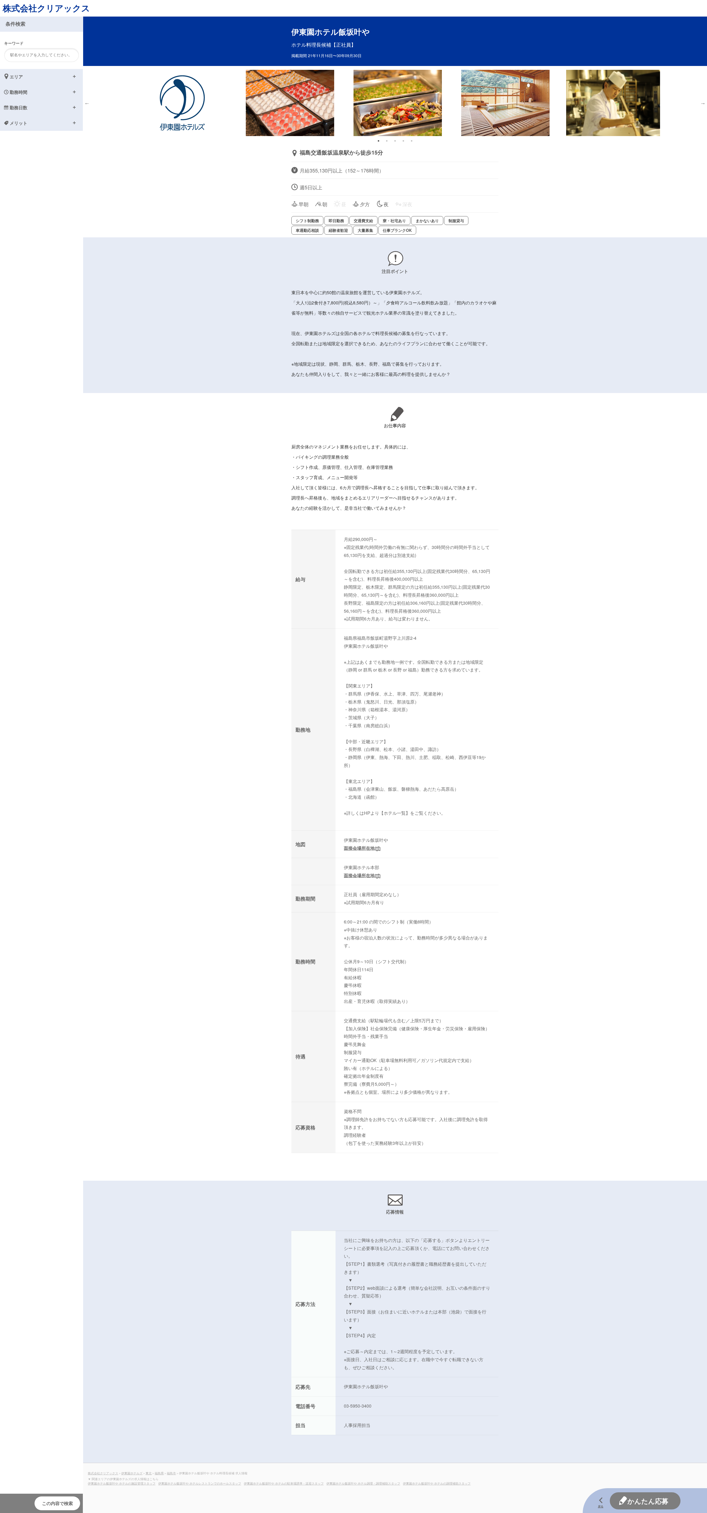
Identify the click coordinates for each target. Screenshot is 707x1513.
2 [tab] (386, 141)
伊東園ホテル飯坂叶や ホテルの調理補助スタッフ (437, 1483)
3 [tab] (395, 141)
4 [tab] (403, 141)
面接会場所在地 (359, 848)
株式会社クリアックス (46, 8)
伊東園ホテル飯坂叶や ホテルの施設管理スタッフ (121, 1483)
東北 (149, 1473)
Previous (87, 102)
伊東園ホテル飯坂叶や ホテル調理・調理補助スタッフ (363, 1483)
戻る (600, 1506)
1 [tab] (378, 141)
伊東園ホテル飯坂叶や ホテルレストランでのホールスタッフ (199, 1483)
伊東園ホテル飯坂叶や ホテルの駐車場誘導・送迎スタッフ (284, 1483)
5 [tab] (411, 141)
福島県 (159, 1473)
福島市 (171, 1473)
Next (703, 102)
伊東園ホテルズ (132, 1473)
